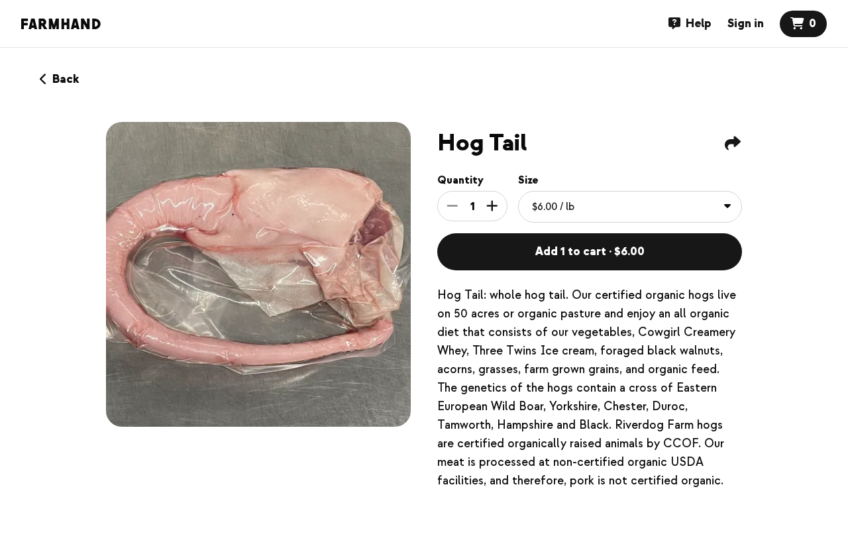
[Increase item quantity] (492, 206)
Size (528, 180)
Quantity (460, 180)
